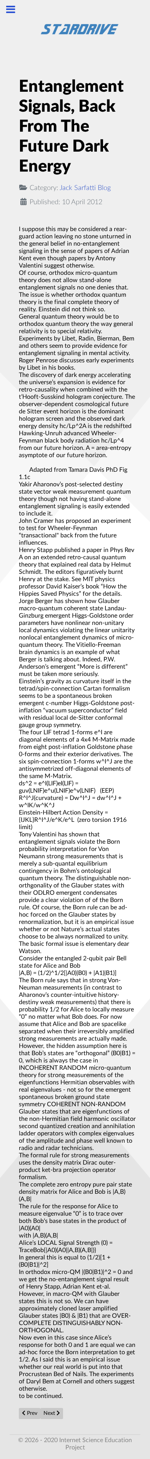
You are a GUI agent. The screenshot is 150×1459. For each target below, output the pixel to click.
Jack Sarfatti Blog (85, 188)
